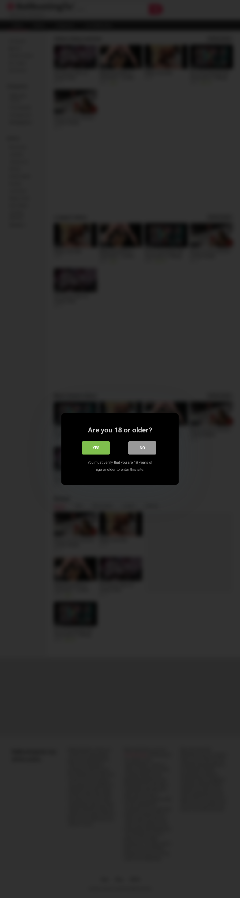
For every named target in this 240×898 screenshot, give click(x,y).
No (142, 448)
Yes (96, 448)
